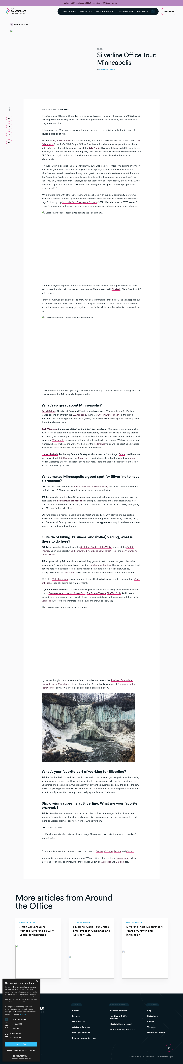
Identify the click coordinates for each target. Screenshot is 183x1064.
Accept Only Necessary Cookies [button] (21, 1050)
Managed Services (81, 1032)
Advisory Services (81, 1027)
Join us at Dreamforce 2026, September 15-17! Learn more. (90, 3)
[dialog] (21, 1020)
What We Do (85, 11)
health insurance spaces (69, 500)
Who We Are (68, 11)
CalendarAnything (125, 11)
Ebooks (150, 1021)
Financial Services (118, 1010)
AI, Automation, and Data (122, 1029)
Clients (75, 1010)
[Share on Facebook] (9, 126)
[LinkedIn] (169, 1048)
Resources (141, 11)
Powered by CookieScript (21, 1059)
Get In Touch (169, 12)
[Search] (153, 11)
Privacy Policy (136, 1057)
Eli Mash (116, 289)
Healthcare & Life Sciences (118, 1017)
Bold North (94, 148)
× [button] (37, 981)
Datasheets (152, 1016)
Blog (149, 1010)
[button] (21, 1055)
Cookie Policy (148, 1057)
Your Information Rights (164, 1057)
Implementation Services (84, 1038)
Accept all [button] (21, 1044)
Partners (76, 1016)
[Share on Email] (9, 142)
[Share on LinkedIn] (9, 119)
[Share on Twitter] (9, 134)
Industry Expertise (103, 11)
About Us (77, 1005)
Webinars (151, 1027)
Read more (24, 1014)
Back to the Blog (21, 24)
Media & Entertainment (121, 1024)
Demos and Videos (156, 1032)
